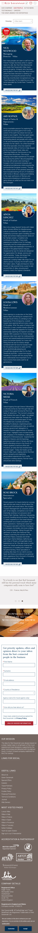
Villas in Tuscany (7, 825)
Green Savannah (7, 777)
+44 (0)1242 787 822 (11, 466)
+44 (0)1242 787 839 (11, 276)
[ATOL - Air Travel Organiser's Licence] (28, 847)
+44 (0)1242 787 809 (11, 368)
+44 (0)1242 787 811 (11, 90)
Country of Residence (11, 690)
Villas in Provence (7, 822)
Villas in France (6, 817)
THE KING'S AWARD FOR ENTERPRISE (14, 13)
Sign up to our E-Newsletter (11, 833)
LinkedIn (9, 764)
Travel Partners (6, 786)
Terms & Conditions (8, 797)
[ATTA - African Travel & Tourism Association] (7, 857)
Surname (7, 671)
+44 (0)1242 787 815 (11, 188)
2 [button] (19, 601)
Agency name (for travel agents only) (16, 698)
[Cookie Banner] (19, 924)
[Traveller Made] (10, 866)
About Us (4, 775)
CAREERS (17, 10)
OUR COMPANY (6, 8)
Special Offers (6, 780)
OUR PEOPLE (18, 8)
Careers (4, 783)
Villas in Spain (6, 820)
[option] (19, 590)
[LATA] (8, 876)
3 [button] (22, 601)
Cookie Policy (6, 791)
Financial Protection (8, 794)
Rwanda (19, 595)
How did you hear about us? (14, 707)
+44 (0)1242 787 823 (11, 564)
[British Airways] (11, 847)
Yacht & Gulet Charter (9, 831)
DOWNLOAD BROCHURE (19, 630)
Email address (9, 680)
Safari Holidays (6, 828)
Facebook (3, 764)
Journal (4, 799)
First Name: (8, 662)
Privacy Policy (6, 788)
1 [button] (15, 601)
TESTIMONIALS (6, 10)
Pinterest (21, 764)
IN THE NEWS (29, 8)
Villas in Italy (5, 814)
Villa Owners (5, 802)
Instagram (15, 764)
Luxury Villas (5, 811)
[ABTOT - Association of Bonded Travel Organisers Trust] (24, 857)
